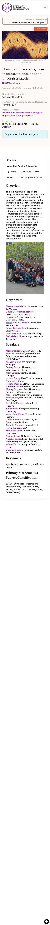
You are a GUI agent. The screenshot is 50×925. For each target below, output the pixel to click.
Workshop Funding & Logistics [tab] (22, 166)
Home (29, 19)
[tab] (41, 29)
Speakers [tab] (11, 171)
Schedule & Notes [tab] (30, 171)
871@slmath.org (12, 83)
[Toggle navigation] (45, 7)
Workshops (41, 19)
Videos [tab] (10, 177)
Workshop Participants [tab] (30, 177)
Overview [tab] (11, 159)
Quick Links (41, 29)
